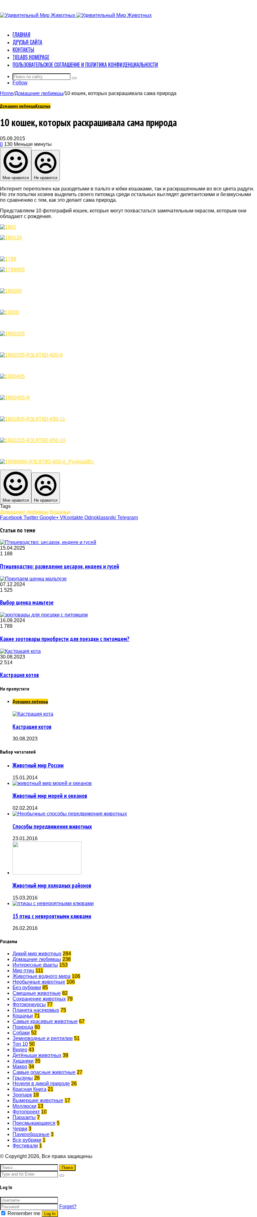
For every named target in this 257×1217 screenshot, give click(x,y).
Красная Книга (29, 1089)
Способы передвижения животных (52, 826)
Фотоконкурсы (29, 1004)
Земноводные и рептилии (43, 1038)
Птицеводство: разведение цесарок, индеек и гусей (59, 566)
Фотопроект (26, 1111)
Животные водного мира (42, 976)
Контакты (23, 49)
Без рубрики (27, 987)
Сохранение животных (39, 998)
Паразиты (24, 1117)
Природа (23, 1027)
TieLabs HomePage (31, 57)
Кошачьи (42, 106)
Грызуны (23, 1078)
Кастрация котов (19, 675)
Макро (20, 1066)
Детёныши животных (37, 1055)
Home (6, 93)
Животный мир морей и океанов (50, 795)
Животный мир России (38, 765)
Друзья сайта (27, 42)
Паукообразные (31, 1134)
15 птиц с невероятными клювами (52, 916)
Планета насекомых (36, 1010)
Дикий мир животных (37, 953)
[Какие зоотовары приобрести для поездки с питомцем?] (44, 614)
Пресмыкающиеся (34, 1123)
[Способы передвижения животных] (70, 813)
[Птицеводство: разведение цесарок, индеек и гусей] (48, 542)
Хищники (23, 1061)
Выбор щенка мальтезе (27, 602)
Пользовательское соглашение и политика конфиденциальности (85, 64)
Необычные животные (39, 982)
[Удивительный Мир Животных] (76, 15)
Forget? (67, 1206)
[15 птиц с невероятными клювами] (53, 903)
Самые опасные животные (44, 1072)
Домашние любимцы (39, 93)
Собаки (21, 1032)
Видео (20, 1049)
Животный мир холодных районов (52, 885)
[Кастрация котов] (20, 651)
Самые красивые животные (45, 1021)
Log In (49, 1213)
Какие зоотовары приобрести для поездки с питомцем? (64, 639)
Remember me (24, 1213)
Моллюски (24, 1106)
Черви (20, 1128)
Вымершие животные (38, 1100)
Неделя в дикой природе (41, 1083)
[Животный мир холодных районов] (47, 872)
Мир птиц (23, 970)
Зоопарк (22, 1094)
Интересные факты (35, 965)
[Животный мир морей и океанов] (52, 783)
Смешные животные (37, 993)
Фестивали (25, 1145)
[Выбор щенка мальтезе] (33, 578)
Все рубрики (27, 1140)
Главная (21, 34)
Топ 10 (20, 1044)
